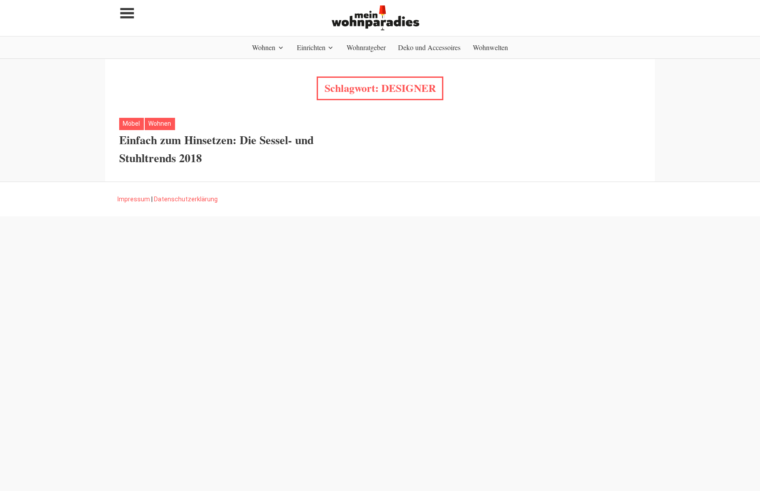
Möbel (131, 123)
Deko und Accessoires (429, 47)
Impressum (133, 199)
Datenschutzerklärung (186, 199)
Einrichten (311, 47)
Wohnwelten (490, 47)
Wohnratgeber (366, 47)
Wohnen (263, 47)
